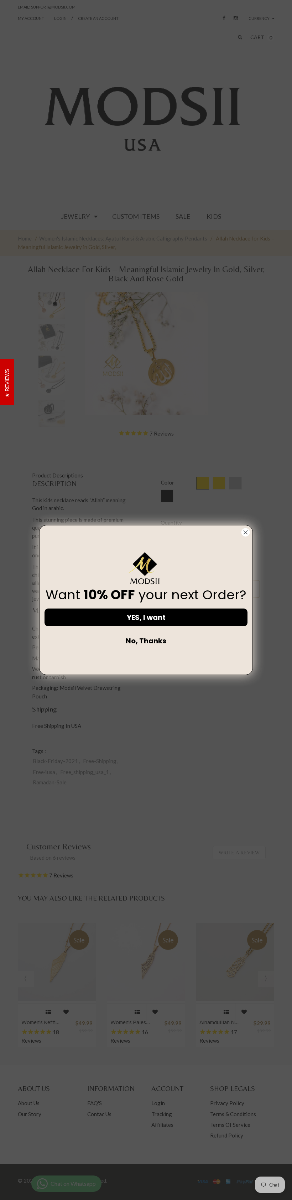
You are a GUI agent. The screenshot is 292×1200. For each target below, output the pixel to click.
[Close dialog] (245, 532)
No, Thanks (146, 641)
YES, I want (146, 617)
